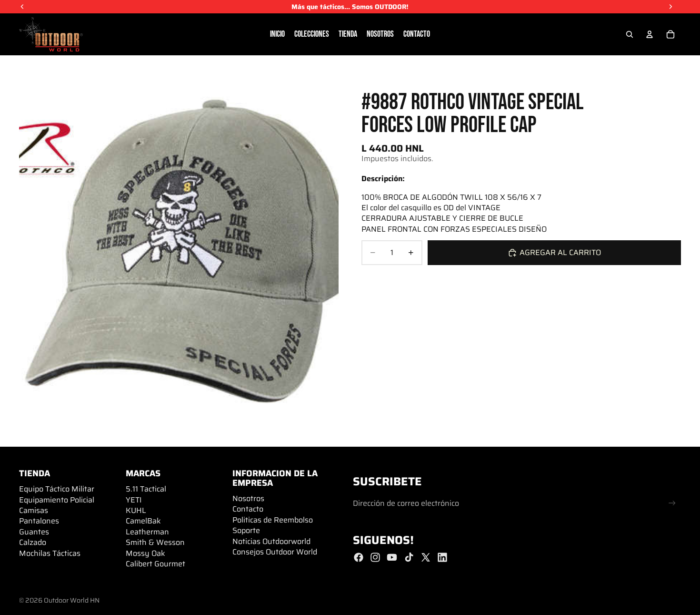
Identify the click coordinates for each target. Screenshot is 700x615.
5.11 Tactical (146, 489)
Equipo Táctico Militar (56, 489)
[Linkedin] (442, 557)
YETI (134, 500)
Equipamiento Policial (56, 500)
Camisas (33, 510)
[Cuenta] (649, 34)
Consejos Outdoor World (274, 552)
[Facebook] (358, 557)
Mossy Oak (145, 553)
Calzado (32, 542)
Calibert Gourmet (155, 564)
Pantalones (39, 521)
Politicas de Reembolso (272, 520)
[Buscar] (629, 34)
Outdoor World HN (72, 600)
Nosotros (248, 498)
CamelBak (143, 521)
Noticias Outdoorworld (271, 541)
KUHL (136, 510)
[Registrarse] (672, 503)
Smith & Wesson (155, 542)
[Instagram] (375, 557)
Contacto (247, 509)
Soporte (246, 530)
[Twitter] (425, 557)
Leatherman (147, 532)
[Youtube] (392, 557)
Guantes (34, 532)
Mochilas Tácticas (49, 553)
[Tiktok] (409, 557)
